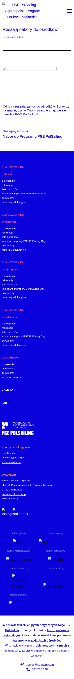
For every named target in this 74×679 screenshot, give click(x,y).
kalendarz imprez (11, 377)
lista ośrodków (10, 189)
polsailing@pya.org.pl (14, 494)
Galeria (7, 389)
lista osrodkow (10, 236)
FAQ (4, 402)
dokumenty (8, 197)
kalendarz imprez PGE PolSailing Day (23, 288)
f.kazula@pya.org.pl (13, 457)
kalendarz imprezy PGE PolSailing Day (24, 193)
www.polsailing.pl (11, 462)
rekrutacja (7, 185)
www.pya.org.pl (10, 498)
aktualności (8, 368)
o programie (9, 180)
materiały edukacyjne (14, 202)
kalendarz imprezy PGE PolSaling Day (23, 336)
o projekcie (8, 364)
